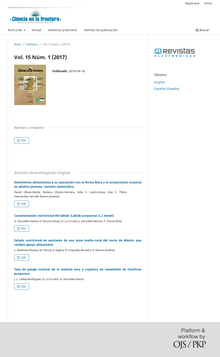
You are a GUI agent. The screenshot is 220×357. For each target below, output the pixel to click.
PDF (23, 140)
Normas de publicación (101, 30)
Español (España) (166, 89)
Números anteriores (62, 30)
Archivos (31, 44)
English (159, 82)
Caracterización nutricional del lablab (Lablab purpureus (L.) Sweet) (64, 216)
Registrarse (192, 3)
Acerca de (15, 30)
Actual (36, 30)
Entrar (208, 3)
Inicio (17, 44)
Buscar (204, 30)
